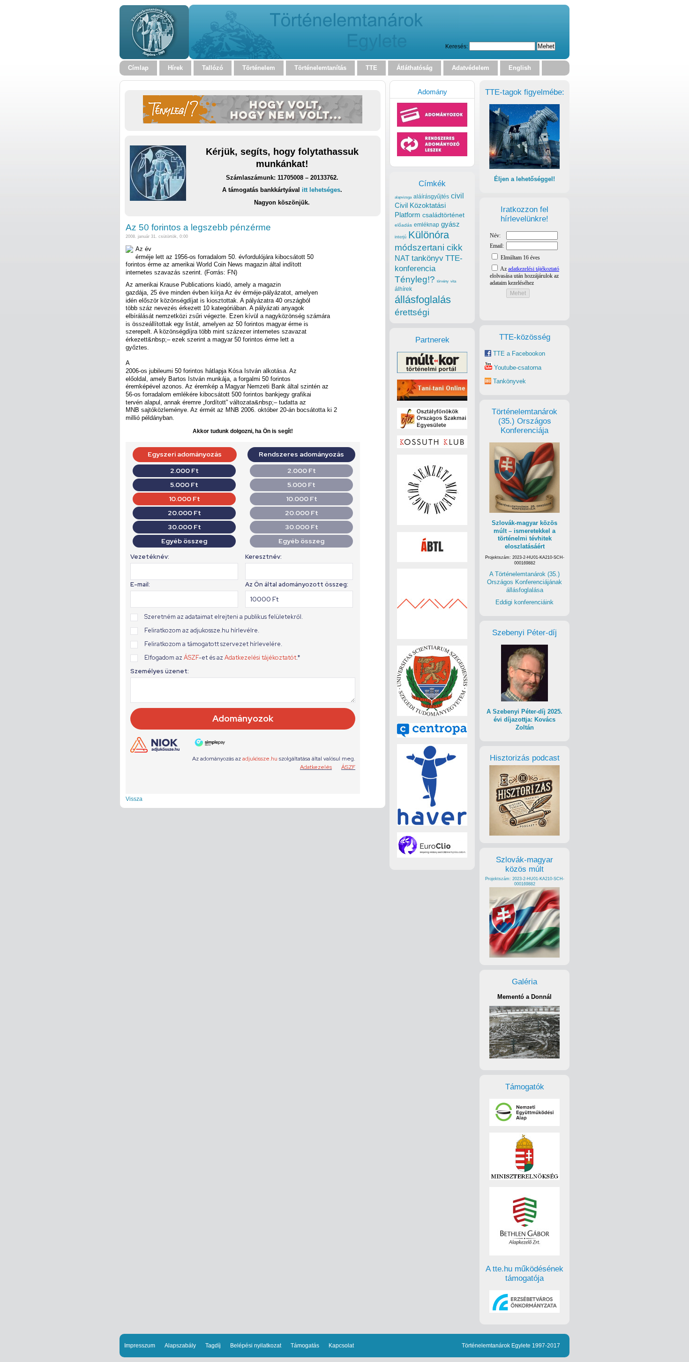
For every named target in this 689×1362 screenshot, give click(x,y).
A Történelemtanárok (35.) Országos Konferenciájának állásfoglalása (524, 582)
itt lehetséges (321, 189)
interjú (400, 237)
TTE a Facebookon (518, 353)
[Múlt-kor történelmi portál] (432, 370)
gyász (450, 224)
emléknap (426, 224)
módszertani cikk (429, 247)
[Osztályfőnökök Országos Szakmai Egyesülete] (432, 426)
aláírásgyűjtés (431, 196)
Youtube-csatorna (516, 367)
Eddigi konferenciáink (524, 602)
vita (453, 281)
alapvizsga (403, 197)
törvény (443, 281)
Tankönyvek (509, 381)
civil (457, 195)
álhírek (403, 289)
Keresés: (456, 46)
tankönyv (427, 258)
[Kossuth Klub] (432, 445)
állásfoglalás (423, 299)
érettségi (412, 312)
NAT (402, 258)
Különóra (428, 235)
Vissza (134, 799)
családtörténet (443, 215)
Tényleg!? (415, 279)
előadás (403, 225)
